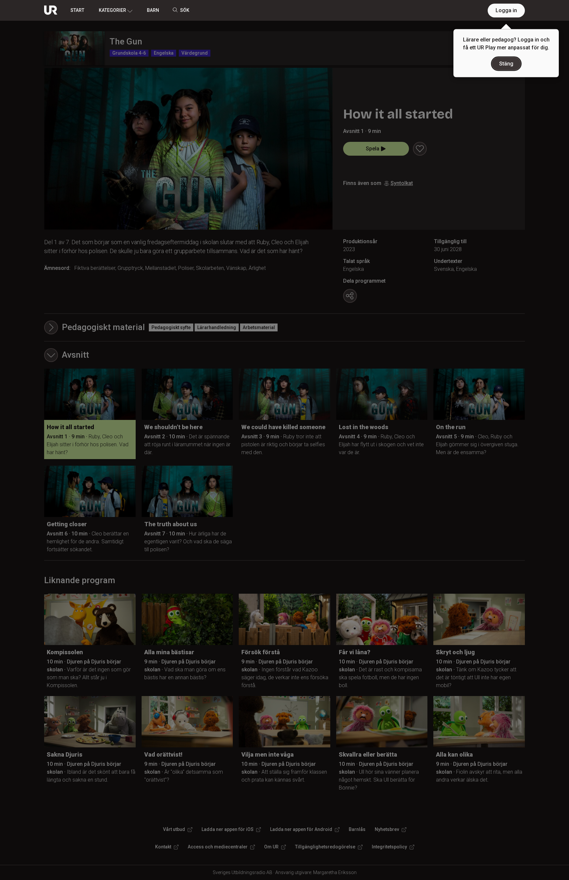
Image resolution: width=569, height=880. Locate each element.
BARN (153, 10)
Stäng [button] (506, 64)
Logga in (506, 10)
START (77, 10)
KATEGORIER (112, 10)
